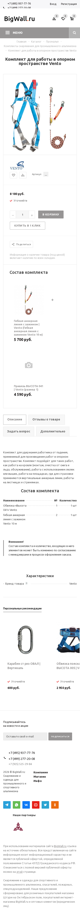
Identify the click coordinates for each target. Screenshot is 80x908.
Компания (40, 772)
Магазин (39, 776)
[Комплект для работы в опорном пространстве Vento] (40, 151)
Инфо (37, 780)
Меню (18, 32)
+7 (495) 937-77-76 (19, 3)
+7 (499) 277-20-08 (19, 7)
